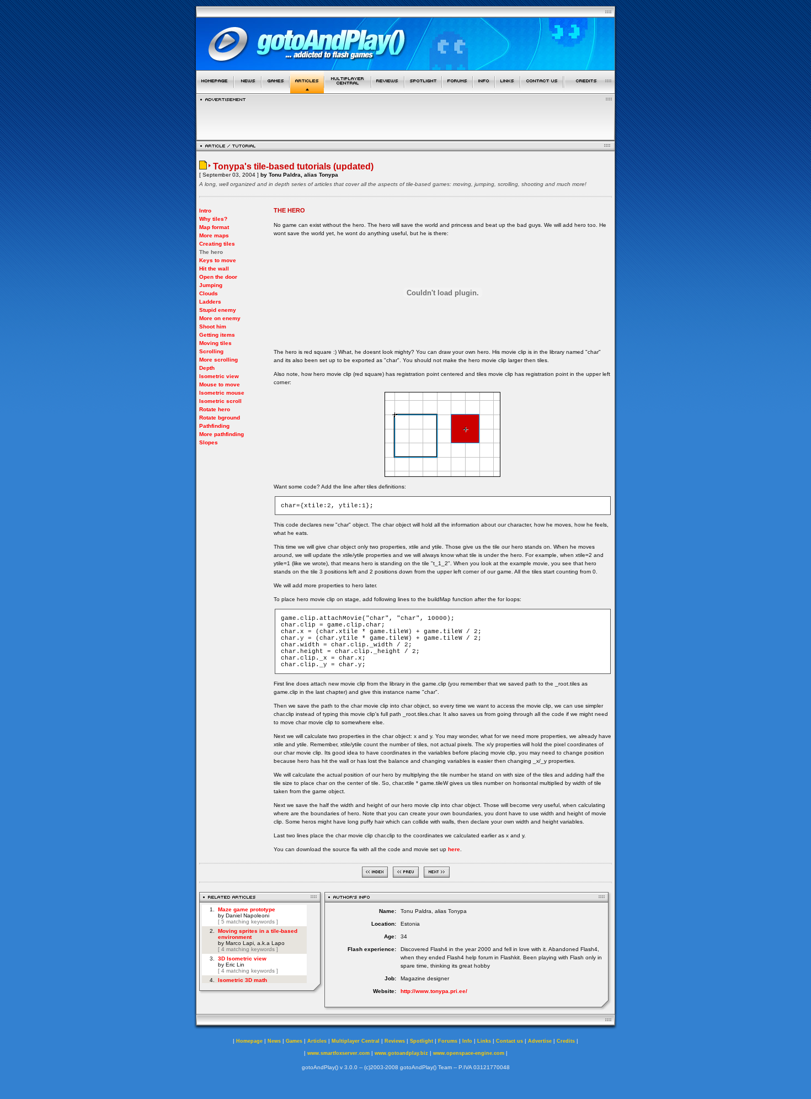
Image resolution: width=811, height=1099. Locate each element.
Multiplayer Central (356, 1041)
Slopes (208, 442)
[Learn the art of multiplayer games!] (348, 90)
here (454, 849)
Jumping (210, 285)
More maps (214, 235)
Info (467, 1041)
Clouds (208, 293)
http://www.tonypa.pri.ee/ (434, 991)
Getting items (217, 335)
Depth (207, 368)
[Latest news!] (247, 90)
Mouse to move (219, 384)
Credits (566, 1041)
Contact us (509, 1041)
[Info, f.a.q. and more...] (483, 90)
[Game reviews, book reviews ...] (388, 90)
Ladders (210, 302)
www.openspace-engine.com (468, 1053)
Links (484, 1041)
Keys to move (217, 260)
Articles (317, 1041)
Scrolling (211, 351)
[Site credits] (590, 90)
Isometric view (219, 376)
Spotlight (421, 1041)
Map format (214, 227)
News (274, 1041)
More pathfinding (221, 434)
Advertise (540, 1041)
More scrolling (218, 360)
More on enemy (220, 318)
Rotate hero (214, 409)
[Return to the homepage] (214, 90)
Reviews (395, 1041)
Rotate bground (219, 418)
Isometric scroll (220, 401)
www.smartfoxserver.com (338, 1053)
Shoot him (212, 326)
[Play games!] (275, 90)
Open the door (218, 277)
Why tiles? (213, 219)
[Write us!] (542, 90)
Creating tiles (217, 244)
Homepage (249, 1041)
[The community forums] (457, 90)
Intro (205, 211)
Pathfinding (214, 426)
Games (294, 1041)
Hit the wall (214, 269)
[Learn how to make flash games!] (307, 90)
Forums (447, 1041)
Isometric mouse (221, 393)
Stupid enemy (217, 310)
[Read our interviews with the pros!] (423, 90)
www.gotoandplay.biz (401, 1053)
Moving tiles (215, 343)
